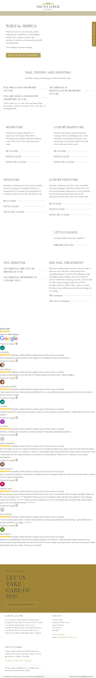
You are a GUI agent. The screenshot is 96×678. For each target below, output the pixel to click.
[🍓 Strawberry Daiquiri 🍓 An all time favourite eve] (24, 558)
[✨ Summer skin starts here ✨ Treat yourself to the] (72, 558)
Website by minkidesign (81, 677)
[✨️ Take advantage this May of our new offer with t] (56, 558)
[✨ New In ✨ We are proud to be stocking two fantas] (40, 558)
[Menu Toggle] (48, 13)
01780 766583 (59, 634)
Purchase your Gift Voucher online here (18, 661)
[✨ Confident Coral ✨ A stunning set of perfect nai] (88, 558)
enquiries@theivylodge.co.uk (67, 637)
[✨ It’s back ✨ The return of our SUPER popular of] (8, 558)
